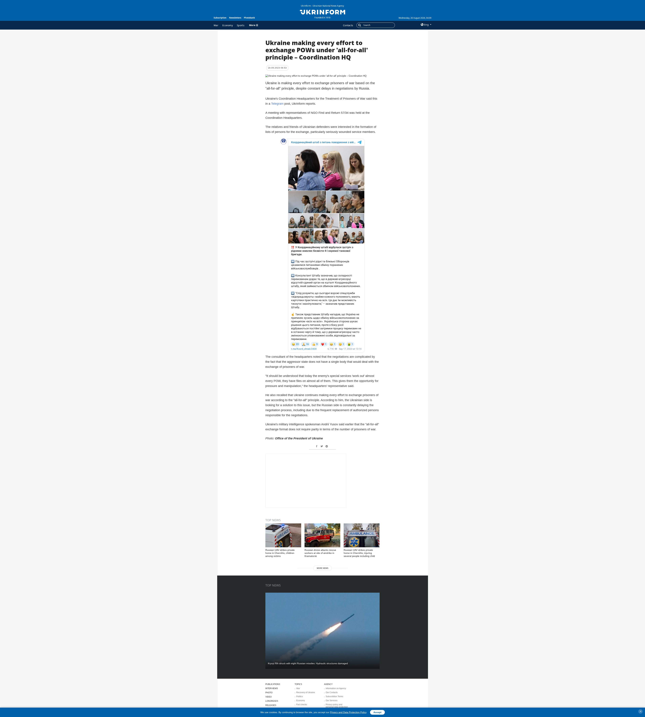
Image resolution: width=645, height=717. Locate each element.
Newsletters (235, 17)
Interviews (271, 688)
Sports (240, 25)
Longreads (271, 701)
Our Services (331, 700)
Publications (272, 684)
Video (268, 697)
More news (322, 568)
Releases (270, 705)
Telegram (277, 103)
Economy (227, 25)
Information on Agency (336, 688)
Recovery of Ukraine (305, 692)
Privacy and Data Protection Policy (348, 712)
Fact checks (301, 704)
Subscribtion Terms (334, 696)
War (216, 25)
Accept (377, 712)
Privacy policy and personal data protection (337, 705)
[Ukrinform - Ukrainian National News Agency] (322, 12)
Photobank (249, 17)
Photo (268, 692)
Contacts (348, 25)
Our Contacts (332, 692)
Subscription (220, 17)
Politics (299, 696)
